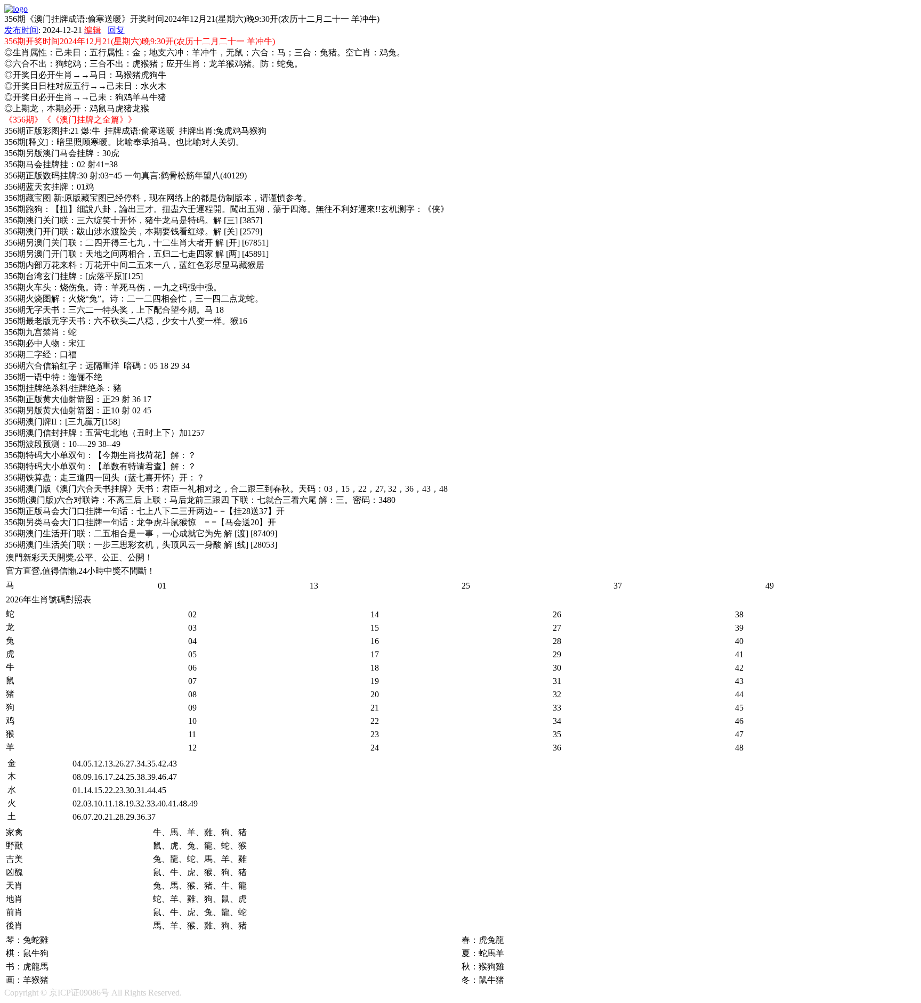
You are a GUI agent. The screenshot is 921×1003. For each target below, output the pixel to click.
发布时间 (21, 30)
